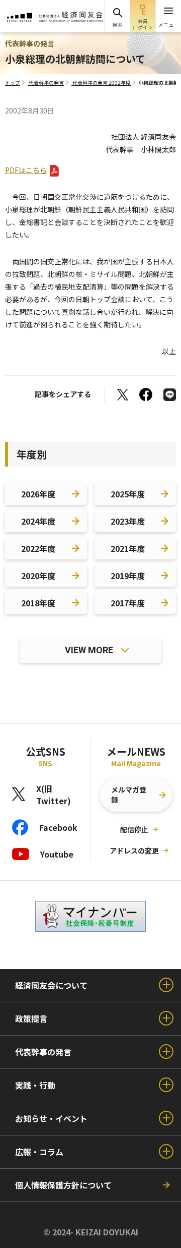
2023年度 (128, 521)
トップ (12, 82)
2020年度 (38, 576)
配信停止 (134, 829)
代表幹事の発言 (46, 82)
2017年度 (128, 603)
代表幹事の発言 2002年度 (101, 82)
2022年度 (38, 548)
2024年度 (38, 521)
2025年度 (128, 494)
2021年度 (128, 548)
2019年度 (128, 576)
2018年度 (38, 603)
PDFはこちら (26, 170)
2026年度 (38, 494)
